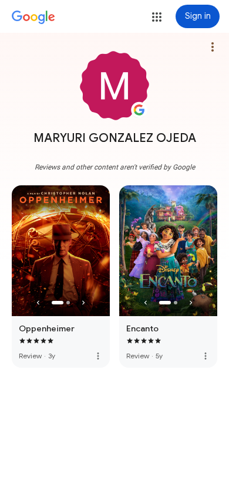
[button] (157, 17)
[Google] (33, 18)
